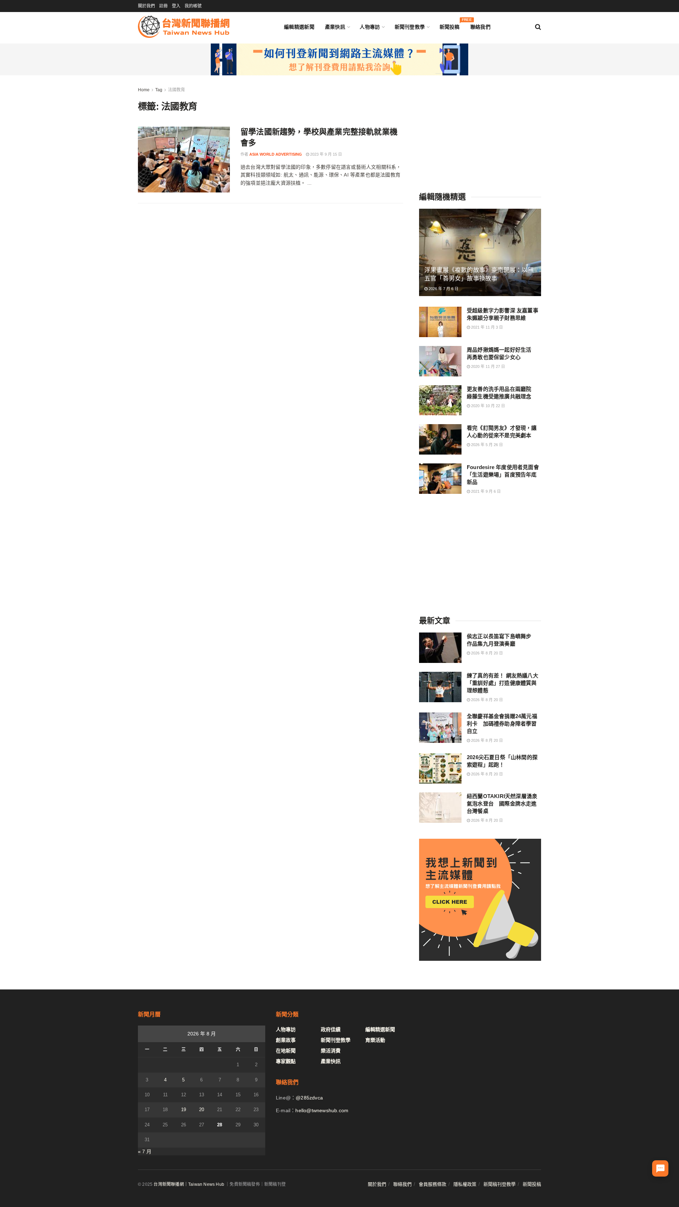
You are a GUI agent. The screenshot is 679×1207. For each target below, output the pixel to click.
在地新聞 (286, 1050)
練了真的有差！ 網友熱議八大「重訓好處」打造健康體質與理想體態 (502, 682)
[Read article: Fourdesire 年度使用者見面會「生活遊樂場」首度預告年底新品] (440, 478)
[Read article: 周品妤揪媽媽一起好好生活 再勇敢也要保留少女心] (440, 361)
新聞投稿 (450, 25)
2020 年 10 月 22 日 (487, 406)
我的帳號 (193, 6)
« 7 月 (144, 1151)
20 (201, 1109)
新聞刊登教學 (410, 27)
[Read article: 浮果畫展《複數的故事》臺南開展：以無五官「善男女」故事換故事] (480, 252)
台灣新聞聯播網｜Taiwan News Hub (188, 1184)
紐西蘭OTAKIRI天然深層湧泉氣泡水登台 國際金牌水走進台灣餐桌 (502, 803)
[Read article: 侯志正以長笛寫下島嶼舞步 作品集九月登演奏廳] (440, 648)
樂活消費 (331, 1050)
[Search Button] (538, 27)
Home (144, 89)
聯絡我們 (480, 27)
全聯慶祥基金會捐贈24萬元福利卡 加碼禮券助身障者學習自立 (502, 723)
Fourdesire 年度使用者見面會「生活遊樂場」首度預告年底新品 (503, 474)
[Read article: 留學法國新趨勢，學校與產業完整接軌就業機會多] (184, 159)
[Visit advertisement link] (339, 59)
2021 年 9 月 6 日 (485, 491)
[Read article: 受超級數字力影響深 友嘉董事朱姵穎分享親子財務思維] (440, 322)
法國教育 (176, 89)
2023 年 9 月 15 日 (325, 154)
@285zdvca (309, 1098)
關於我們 (146, 6)
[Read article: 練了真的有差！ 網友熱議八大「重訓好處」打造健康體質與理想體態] (440, 687)
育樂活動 (375, 1040)
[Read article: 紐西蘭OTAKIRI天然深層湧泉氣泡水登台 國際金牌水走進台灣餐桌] (440, 807)
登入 (176, 6)
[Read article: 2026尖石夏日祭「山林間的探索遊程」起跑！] (440, 768)
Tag (158, 89)
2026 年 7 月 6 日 (443, 289)
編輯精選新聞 (299, 27)
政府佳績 (331, 1029)
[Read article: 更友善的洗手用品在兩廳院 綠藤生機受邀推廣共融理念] (440, 400)
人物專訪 (370, 27)
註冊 (163, 6)
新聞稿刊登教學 (499, 1184)
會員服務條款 (432, 1184)
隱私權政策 (464, 1184)
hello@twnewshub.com (321, 1110)
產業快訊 (335, 27)
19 (183, 1109)
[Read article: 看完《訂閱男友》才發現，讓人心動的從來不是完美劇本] (440, 439)
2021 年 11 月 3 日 (486, 327)
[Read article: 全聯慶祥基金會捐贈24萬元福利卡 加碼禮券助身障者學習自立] (440, 727)
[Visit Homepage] (184, 27)
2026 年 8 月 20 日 (486, 653)
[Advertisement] (480, 130)
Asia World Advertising (275, 154)
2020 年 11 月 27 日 (487, 366)
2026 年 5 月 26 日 (486, 445)
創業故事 (286, 1040)
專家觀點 (286, 1061)
